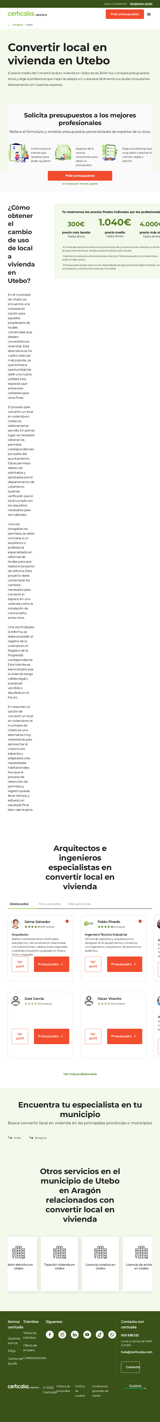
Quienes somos (14, 1341)
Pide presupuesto (125, 14)
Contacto (133, 1367)
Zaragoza (18, 24)
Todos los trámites (30, 1335)
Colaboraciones (34, 1358)
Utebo (17, 1138)
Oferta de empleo (30, 1348)
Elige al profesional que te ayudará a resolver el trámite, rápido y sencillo (137, 155)
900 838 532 (130, 1335)
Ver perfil (20, 964)
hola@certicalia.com (136, 1352)
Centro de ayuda (15, 1361)
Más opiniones (79, 904)
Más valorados (50, 904)
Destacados (19, 904)
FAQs (11, 1351)
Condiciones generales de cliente (100, 1391)
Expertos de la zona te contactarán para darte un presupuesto (87, 155)
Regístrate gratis (141, 3)
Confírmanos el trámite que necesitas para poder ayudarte (41, 155)
